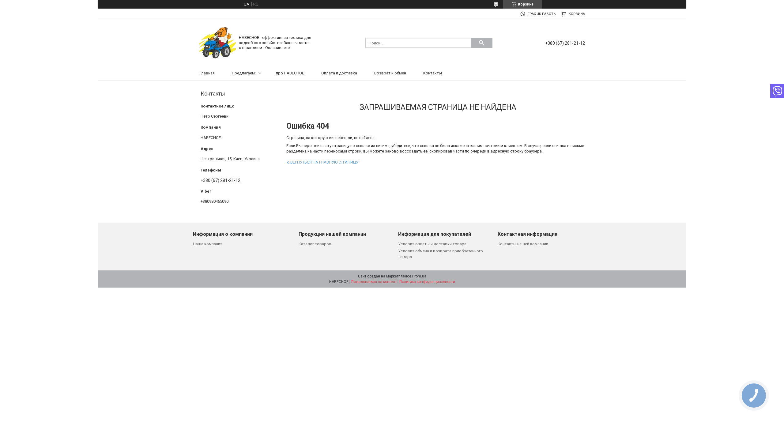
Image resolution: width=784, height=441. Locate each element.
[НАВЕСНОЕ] (217, 42)
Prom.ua (419, 276)
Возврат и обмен (390, 73)
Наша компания (207, 244)
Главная (207, 73)
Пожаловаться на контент (374, 282)
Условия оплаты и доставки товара (432, 244)
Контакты (432, 73)
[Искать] (481, 43)
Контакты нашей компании (523, 244)
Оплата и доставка (339, 73)
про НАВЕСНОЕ (290, 73)
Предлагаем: (244, 73)
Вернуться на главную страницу (324, 162)
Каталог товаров (315, 244)
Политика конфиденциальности (427, 282)
